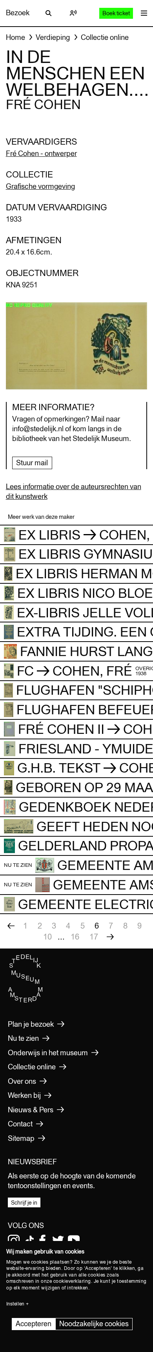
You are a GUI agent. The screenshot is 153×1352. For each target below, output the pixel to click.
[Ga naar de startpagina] (25, 1000)
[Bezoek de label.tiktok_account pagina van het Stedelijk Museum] (29, 1240)
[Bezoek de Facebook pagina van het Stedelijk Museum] (42, 1240)
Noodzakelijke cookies (94, 1324)
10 (47, 936)
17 (93, 936)
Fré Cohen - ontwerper (41, 153)
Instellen (15, 1304)
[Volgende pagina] (110, 936)
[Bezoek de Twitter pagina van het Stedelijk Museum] (58, 1240)
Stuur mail (32, 463)
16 (75, 936)
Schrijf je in (24, 1203)
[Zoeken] (48, 13)
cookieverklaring (72, 1281)
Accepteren (33, 1324)
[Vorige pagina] (11, 925)
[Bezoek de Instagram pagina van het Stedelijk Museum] (14, 1240)
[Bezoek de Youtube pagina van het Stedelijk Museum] (74, 1240)
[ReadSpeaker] (73, 13)
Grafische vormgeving (40, 186)
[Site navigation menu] (142, 13)
